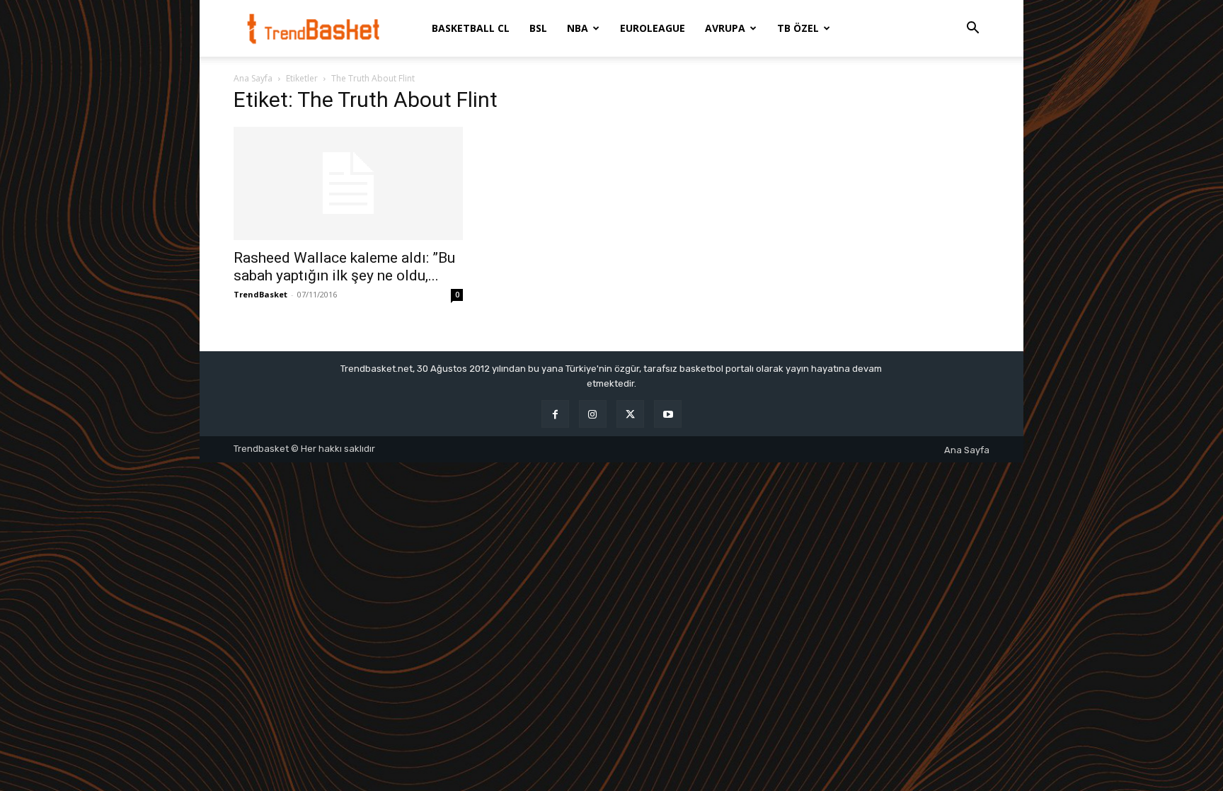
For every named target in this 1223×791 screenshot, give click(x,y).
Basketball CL (471, 28)
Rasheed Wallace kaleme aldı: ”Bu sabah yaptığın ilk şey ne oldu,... (344, 266)
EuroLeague (652, 28)
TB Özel (798, 28)
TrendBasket (260, 294)
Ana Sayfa (253, 78)
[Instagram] (593, 414)
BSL (538, 28)
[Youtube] (668, 414)
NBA (577, 28)
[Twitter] (630, 414)
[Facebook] (555, 414)
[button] (972, 29)
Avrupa (725, 28)
